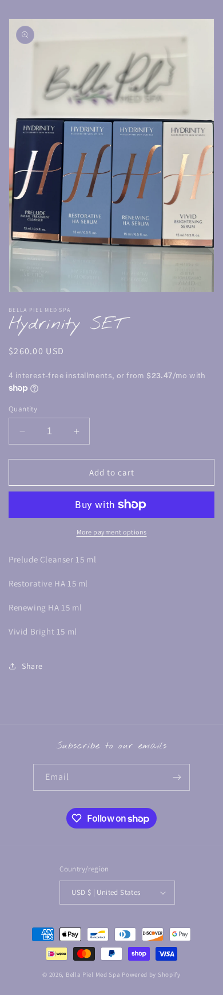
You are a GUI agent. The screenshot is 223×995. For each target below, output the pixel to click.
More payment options (112, 532)
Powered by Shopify (151, 974)
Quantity (23, 409)
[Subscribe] (176, 777)
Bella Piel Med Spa (93, 974)
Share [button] (32, 666)
